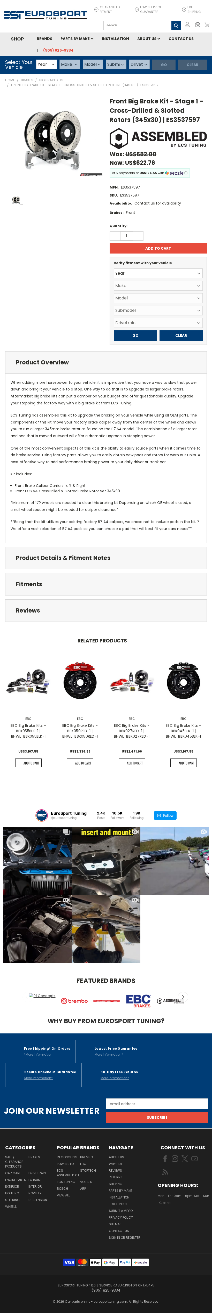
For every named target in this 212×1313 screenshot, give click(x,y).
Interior (35, 1186)
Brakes (34, 1157)
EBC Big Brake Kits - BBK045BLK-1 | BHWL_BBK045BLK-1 (183, 731)
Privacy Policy (121, 1217)
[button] (199, 24)
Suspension (37, 1200)
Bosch (62, 1188)
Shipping (115, 1184)
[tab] (106, 362)
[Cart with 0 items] (206, 24)
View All (63, 1195)
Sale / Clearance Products (14, 1162)
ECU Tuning (118, 1204)
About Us (147, 38)
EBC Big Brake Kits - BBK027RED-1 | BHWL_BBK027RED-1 (131, 731)
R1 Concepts (67, 1157)
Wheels (11, 1206)
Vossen (86, 1182)
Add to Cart (31, 763)
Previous (27, 997)
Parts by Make (75, 38)
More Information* (109, 1054)
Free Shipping (194, 9)
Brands (44, 38)
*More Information (38, 1054)
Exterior (12, 1186)
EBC (83, 1164)
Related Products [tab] (102, 640)
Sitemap (115, 1224)
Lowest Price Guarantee (151, 9)
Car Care (13, 1173)
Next (183, 997)
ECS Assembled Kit (68, 1172)
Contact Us (181, 38)
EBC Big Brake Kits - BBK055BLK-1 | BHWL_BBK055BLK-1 (28, 731)
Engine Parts (15, 1180)
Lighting (12, 1193)
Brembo (86, 1157)
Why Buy (116, 1164)
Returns (116, 1177)
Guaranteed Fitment (110, 9)
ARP (83, 1188)
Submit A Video (121, 1211)
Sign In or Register (124, 1237)
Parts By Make (120, 1190)
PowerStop (66, 1164)
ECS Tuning (66, 1182)
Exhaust (35, 1180)
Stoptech (88, 1170)
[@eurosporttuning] (41, 815)
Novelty (34, 1193)
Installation (115, 38)
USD (175, 1218)
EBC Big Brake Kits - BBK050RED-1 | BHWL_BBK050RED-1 (80, 731)
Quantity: (118, 225)
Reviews (115, 1170)
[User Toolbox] (187, 24)
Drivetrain (37, 1173)
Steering (12, 1200)
